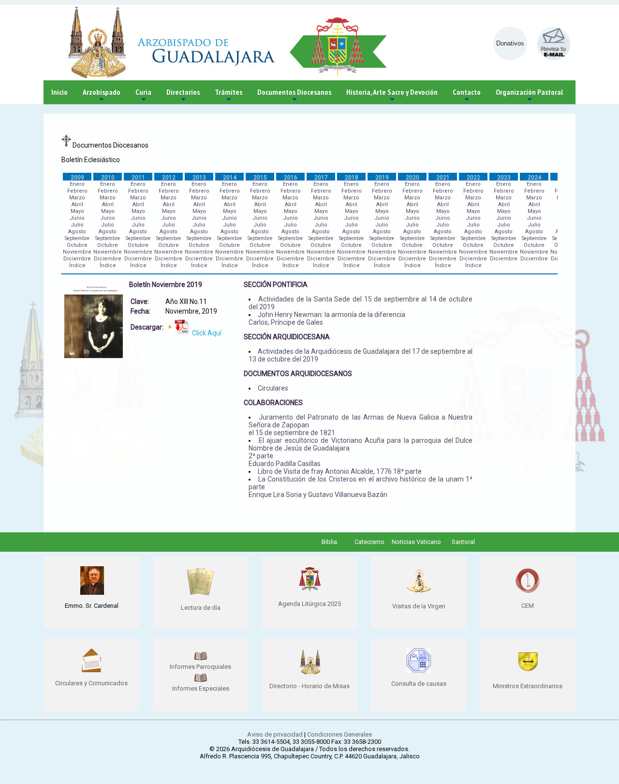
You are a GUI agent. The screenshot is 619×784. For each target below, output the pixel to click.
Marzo (77, 198)
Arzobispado (101, 95)
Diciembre (77, 259)
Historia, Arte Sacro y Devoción (392, 95)
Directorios (183, 95)
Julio (77, 225)
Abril (77, 204)
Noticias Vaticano (416, 541)
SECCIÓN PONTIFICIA (276, 284)
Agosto (77, 231)
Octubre (77, 245)
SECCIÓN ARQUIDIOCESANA (287, 337)
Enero (77, 184)
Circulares (273, 388)
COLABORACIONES (273, 403)
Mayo (77, 211)
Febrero (77, 191)
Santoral (463, 541)
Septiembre (77, 238)
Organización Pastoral (529, 95)
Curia (143, 95)
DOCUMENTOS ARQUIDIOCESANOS (298, 373)
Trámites (228, 95)
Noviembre (77, 252)
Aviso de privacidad (275, 734)
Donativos (510, 43)
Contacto (467, 95)
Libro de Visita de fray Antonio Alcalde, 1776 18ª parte (340, 471)
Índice (77, 265)
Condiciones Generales (339, 734)
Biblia (329, 541)
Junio (77, 218)
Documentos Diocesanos (294, 95)
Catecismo (369, 541)
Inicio (59, 92)
